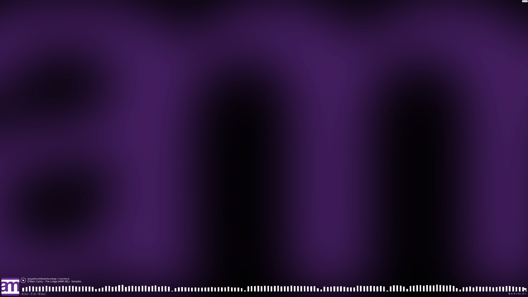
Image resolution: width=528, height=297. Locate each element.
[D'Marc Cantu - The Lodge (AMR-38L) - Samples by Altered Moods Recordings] (23, 280)
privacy (525, 1)
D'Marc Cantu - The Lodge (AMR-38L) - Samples (54, 281)
